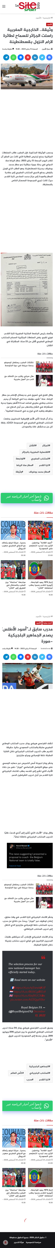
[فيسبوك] (49, 57)
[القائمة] (3, 7)
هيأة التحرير (19, 1242)
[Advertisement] (27, 115)
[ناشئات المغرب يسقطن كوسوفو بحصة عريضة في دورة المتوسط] (44, 367)
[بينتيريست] (28, 57)
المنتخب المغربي (40, 459)
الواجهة (20, 459)
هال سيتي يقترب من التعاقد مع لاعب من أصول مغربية (19, 378)
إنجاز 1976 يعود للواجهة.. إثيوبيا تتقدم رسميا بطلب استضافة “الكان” (41, 585)
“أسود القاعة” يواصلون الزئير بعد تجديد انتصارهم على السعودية (41, 545)
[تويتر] (42, 57)
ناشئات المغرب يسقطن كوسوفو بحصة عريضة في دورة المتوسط (19, 364)
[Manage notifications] (5, 1242)
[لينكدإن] (35, 57)
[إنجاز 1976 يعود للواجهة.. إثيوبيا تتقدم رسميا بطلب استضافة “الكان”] (40, 569)
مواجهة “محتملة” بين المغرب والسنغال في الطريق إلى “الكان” (15, 585)
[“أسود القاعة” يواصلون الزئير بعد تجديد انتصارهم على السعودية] (40, 530)
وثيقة (19, 472)
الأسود (38, 18)
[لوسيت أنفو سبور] (27, 6)
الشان (32, 446)
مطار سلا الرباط (24, 465)
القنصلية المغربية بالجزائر (35, 452)
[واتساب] (13, 57)
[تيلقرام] (6, 57)
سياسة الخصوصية (33, 1242)
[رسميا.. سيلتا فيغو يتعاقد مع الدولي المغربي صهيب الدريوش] (13, 530)
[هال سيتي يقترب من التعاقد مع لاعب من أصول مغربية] (44, 380)
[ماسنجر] (21, 57)
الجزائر (45, 446)
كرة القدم (44, 465)
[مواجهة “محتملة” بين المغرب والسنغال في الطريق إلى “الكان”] (13, 569)
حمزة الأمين (46, 49)
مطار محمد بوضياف (39, 472)
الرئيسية (47, 18)
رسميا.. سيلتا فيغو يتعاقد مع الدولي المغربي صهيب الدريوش (14, 545)
